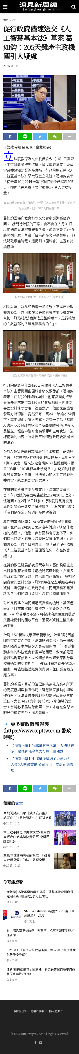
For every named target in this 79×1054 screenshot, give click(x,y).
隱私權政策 (56, 1011)
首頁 (6, 20)
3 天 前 (13, 902)
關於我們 (20, 1011)
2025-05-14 (11, 66)
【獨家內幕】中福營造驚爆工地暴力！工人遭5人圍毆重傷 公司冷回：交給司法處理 (42, 764)
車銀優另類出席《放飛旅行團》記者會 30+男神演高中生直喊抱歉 (27, 815)
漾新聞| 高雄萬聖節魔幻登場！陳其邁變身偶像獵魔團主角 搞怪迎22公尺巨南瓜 (40, 893)
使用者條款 (37, 1011)
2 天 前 (30, 921)
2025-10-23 (12, 823)
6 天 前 (13, 960)
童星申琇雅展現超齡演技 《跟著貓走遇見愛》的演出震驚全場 (26, 857)
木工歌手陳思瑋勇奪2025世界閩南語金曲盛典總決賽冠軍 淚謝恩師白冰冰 (26, 837)
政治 (14, 20)
